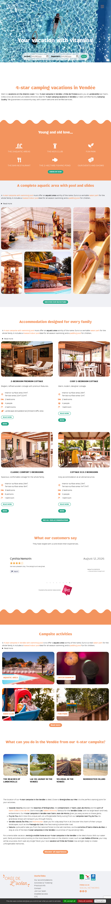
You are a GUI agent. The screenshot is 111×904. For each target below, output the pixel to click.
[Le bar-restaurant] (19, 160)
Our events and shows (91, 165)
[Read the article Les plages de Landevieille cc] (15, 765)
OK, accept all (69, 901)
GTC (36, 897)
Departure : (56, 56)
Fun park (91, 152)
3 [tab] (53, 583)
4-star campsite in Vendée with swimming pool (23, 643)
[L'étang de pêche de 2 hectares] (55, 160)
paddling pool (74, 198)
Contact (37, 888)
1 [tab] (47, 583)
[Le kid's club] (55, 146)
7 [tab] (66, 583)
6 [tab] (63, 583)
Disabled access (41, 894)
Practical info (39, 885)
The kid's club (55, 152)
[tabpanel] (57, 565)
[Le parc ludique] (91, 146)
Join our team (40, 891)
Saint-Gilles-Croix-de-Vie (19, 811)
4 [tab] (57, 583)
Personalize (100, 901)
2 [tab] (50, 583)
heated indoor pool (30, 198)
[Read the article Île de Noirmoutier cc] (95, 765)
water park (93, 195)
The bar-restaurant (19, 165)
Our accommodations (43, 880)
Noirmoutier (38, 822)
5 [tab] (60, 583)
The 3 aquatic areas (19, 152)
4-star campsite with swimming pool (18, 195)
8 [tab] (70, 583)
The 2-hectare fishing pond (55, 165)
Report (16, 571)
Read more (7, 204)
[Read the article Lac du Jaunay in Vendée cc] (42, 765)
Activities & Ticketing (43, 883)
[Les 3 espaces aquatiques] (19, 146)
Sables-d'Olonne (50, 811)
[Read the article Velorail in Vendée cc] (69, 765)
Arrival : (27, 56)
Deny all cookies (85, 901)
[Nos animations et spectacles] (91, 160)
